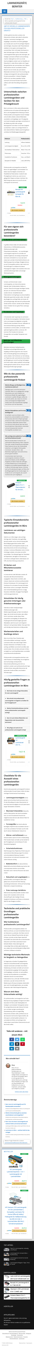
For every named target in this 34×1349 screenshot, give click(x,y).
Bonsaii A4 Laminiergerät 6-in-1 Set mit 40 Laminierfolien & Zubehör (19, 1285)
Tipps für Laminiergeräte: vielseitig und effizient (19, 1249)
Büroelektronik (5, 1333)
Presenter (25, 1337)
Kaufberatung (19, 19)
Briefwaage (13, 1335)
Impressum (29, 1343)
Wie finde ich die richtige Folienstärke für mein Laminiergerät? (16, 692)
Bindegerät (28, 1333)
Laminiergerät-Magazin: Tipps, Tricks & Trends (20, 1263)
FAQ (25, 19)
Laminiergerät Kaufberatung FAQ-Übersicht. (16, 1142)
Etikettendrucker (9, 1337)
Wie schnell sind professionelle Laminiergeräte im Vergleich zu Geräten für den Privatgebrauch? (16, 700)
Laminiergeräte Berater (17, 4)
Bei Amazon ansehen (17, 210)
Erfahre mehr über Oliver (21, 1092)
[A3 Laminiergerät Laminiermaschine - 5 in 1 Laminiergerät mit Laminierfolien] (15, 1167)
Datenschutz (22, 1343)
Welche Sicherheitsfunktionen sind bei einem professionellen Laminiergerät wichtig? (16, 710)
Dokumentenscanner (18, 1337)
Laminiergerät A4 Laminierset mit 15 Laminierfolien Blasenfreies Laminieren (20, 741)
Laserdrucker (21, 1338)
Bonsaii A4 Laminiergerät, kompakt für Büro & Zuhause (20, 193)
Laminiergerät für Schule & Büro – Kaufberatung (19, 1254)
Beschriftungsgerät (14, 1333)
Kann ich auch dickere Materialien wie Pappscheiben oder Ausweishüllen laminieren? (16, 720)
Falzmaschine (20, 1335)
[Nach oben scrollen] (31, 1346)
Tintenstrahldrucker (14, 1338)
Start (12, 19)
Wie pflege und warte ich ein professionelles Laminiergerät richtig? (15, 729)
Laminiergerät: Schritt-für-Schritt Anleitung (19, 1258)
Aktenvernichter (22, 1333)
